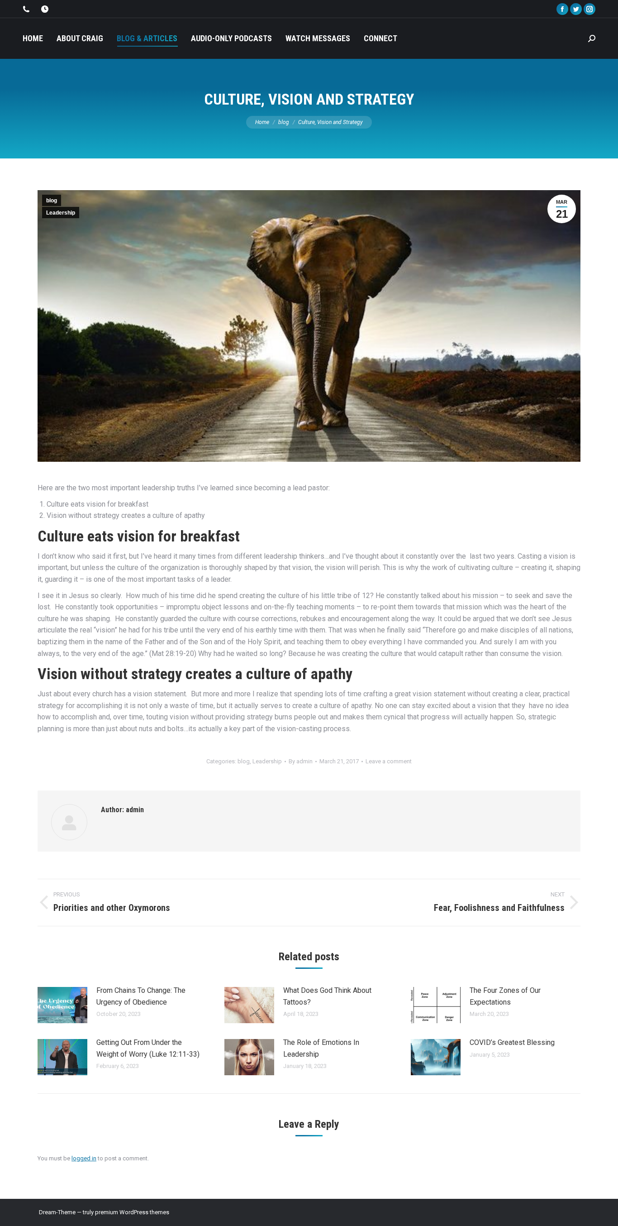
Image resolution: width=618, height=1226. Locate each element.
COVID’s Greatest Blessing (512, 1042)
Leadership (60, 213)
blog (51, 200)
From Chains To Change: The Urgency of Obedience (140, 996)
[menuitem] (33, 38)
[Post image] (62, 1005)
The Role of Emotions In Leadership (321, 1048)
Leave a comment (389, 761)
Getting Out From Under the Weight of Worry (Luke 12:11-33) (148, 1048)
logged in (83, 1158)
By (301, 761)
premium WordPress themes (132, 1212)
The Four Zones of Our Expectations (505, 996)
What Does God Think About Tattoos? (327, 996)
